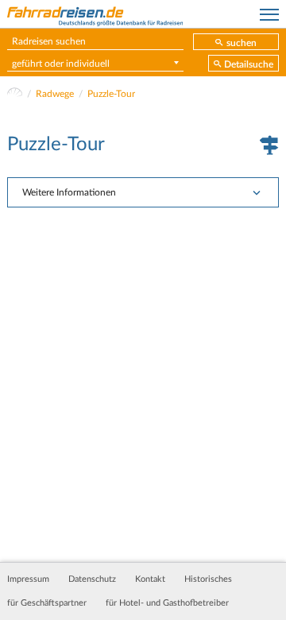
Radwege (55, 94)
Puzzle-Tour (111, 94)
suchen (241, 43)
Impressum (28, 579)
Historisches (208, 579)
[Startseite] (14, 94)
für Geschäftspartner (47, 603)
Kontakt (150, 579)
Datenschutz (92, 579)
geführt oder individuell (61, 63)
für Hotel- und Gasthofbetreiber (167, 603)
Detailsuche (248, 64)
